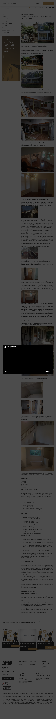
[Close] (52, 347)
